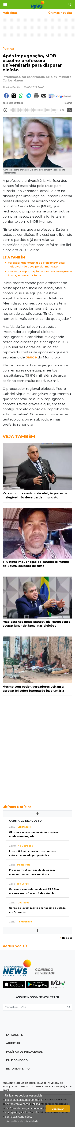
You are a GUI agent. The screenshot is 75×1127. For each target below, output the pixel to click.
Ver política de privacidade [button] (22, 1121)
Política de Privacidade (24, 1051)
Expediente (14, 1034)
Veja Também (19, 436)
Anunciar (13, 1043)
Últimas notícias (60, 12)
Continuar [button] (58, 1108)
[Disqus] (37, 748)
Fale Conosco (17, 1060)
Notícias (66, 938)
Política (8, 48)
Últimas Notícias (17, 807)
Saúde (31, 357)
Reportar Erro (18, 1068)
